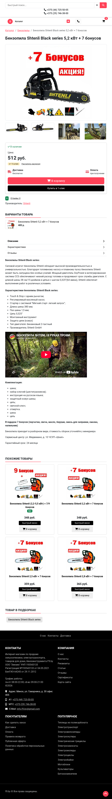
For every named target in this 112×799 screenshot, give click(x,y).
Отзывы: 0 (15, 198)
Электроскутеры (67, 736)
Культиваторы (66, 769)
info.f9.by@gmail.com (28, 709)
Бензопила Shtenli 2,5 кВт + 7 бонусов (29, 576)
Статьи (61, 668)
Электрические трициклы (72, 741)
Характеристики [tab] (17, 247)
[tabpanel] (56, 351)
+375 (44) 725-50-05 (57, 9)
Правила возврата (15, 736)
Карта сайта (64, 682)
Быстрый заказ (29, 523)
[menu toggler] (68, 21)
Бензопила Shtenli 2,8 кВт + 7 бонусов (82, 576)
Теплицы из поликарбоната (73, 722)
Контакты (53, 635)
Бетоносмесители (67, 773)
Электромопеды (67, 750)
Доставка (65, 635)
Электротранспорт (68, 727)
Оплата (9, 731)
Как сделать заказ (15, 722)
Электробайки (66, 759)
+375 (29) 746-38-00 (57, 13)
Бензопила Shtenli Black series (24, 619)
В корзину (31, 529)
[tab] (56, 253)
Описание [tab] (13, 241)
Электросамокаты (68, 745)
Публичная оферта (15, 741)
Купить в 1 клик (56, 188)
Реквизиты (64, 663)
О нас (43, 635)
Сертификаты (65, 677)
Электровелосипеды (69, 731)
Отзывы (62, 672)
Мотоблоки (64, 764)
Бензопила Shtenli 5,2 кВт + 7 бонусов (38, 221)
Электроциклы (66, 755)
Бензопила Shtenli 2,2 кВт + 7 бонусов (82, 503)
